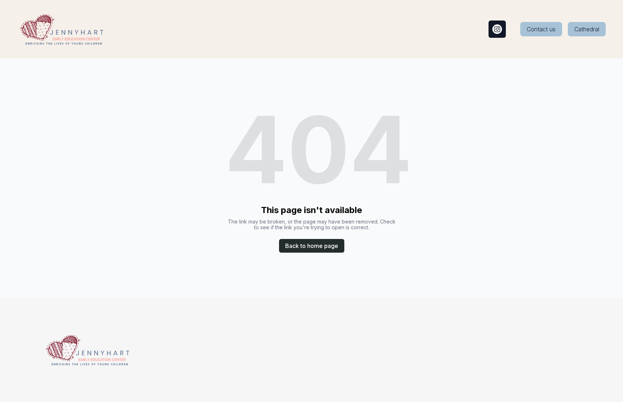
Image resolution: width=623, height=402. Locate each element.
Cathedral (586, 29)
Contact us (541, 29)
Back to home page (311, 245)
